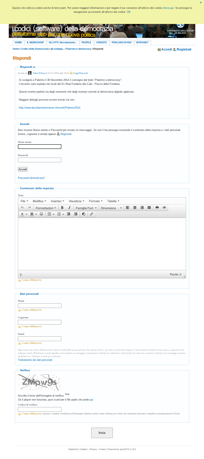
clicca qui (168, 7)
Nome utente (25, 141)
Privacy (93, 449)
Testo (21, 195)
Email (21, 333)
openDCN (124, 449)
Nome (21, 300)
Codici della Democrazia (35, 48)
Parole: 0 (175, 274)
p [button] (21, 274)
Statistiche (73, 449)
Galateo (84, 449)
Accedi (166, 49)
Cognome (23, 317)
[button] (22, 208)
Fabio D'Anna (39, 73)
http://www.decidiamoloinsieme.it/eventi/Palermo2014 (49, 107)
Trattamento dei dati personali (35, 359)
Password (23, 155)
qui (91, 399)
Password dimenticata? (31, 177)
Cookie (102, 449)
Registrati (183, 49)
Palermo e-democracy (78, 48)
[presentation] (24, 201)
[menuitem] (24, 201)
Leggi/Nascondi (80, 73)
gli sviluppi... (57, 48)
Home (16, 48)
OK (129, 11)
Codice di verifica (27, 404)
